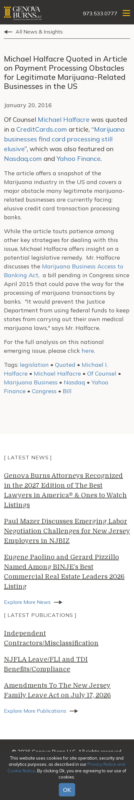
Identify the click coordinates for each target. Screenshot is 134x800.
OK (67, 789)
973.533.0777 (100, 13)
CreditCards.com (41, 129)
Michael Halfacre (63, 119)
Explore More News (27, 602)
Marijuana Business (31, 382)
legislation (34, 364)
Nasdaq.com (23, 158)
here (87, 350)
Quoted (65, 364)
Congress (44, 391)
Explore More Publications (35, 710)
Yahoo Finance (78, 158)
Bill (67, 391)
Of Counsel (101, 373)
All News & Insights (39, 31)
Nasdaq (74, 382)
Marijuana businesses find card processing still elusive (64, 139)
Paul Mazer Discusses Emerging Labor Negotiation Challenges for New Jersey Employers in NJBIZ (67, 531)
